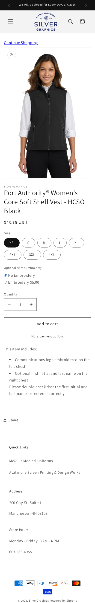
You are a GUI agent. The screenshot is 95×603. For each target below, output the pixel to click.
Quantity (10, 294)
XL (76, 242)
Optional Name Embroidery (23, 268)
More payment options (47, 336)
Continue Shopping (21, 42)
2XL (12, 254)
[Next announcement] (86, 5)
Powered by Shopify (63, 601)
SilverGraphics (39, 601)
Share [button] (13, 420)
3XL (32, 254)
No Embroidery (21, 275)
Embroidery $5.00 (23, 282)
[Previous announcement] (9, 5)
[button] (11, 22)
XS (11, 242)
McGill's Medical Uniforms (31, 460)
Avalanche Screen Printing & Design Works (44, 472)
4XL (52, 254)
